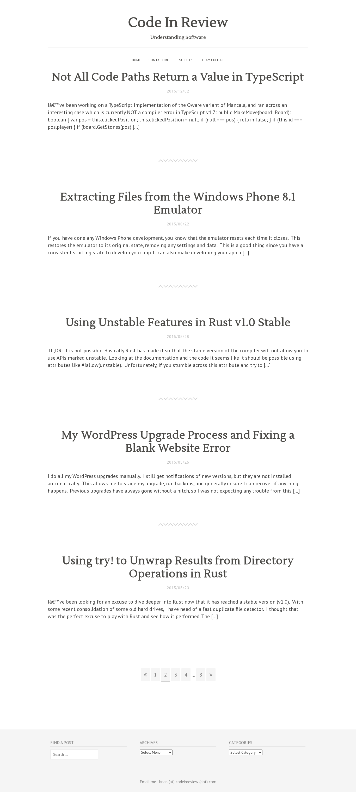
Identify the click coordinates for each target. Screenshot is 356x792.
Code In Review (178, 23)
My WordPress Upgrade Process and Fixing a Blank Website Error (178, 441)
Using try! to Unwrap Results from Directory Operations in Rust (178, 567)
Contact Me (159, 60)
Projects (185, 60)
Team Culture (212, 60)
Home (136, 60)
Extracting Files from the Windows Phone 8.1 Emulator (178, 203)
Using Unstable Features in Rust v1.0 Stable (178, 322)
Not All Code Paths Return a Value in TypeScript (178, 77)
